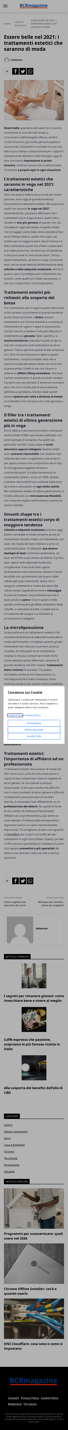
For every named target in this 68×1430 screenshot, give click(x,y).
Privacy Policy (33, 715)
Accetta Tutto (34, 736)
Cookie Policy (15, 715)
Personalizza (34, 723)
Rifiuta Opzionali (34, 729)
